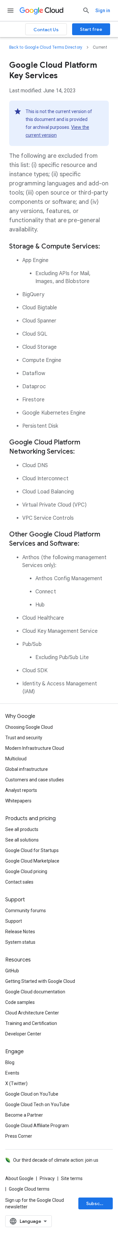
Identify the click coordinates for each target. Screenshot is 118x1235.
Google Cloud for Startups (32, 850)
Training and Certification (31, 1023)
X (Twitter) (16, 1083)
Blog (9, 1062)
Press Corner (18, 1136)
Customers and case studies (34, 779)
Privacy (47, 1178)
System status (20, 942)
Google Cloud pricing (26, 871)
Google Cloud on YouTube (31, 1094)
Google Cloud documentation (35, 991)
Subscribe (97, 1203)
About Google (19, 1178)
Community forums (25, 910)
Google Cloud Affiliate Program (37, 1125)
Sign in (102, 10)
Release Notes (20, 931)
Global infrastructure (26, 769)
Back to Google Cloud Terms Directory (45, 47)
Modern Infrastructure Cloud (34, 748)
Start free (91, 29)
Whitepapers (18, 800)
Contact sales (19, 882)
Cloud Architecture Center (32, 1012)
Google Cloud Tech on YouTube (37, 1104)
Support (13, 921)
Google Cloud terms (29, 1189)
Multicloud (16, 758)
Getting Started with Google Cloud (40, 981)
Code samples (20, 1002)
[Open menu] (10, 10)
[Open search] (86, 10)
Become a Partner (24, 1115)
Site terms (72, 1178)
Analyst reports (21, 790)
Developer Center (23, 1033)
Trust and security (23, 737)
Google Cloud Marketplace (32, 861)
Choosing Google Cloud (29, 727)
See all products (21, 829)
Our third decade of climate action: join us (55, 1160)
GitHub (12, 970)
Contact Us (46, 30)
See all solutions (22, 840)
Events (12, 1073)
